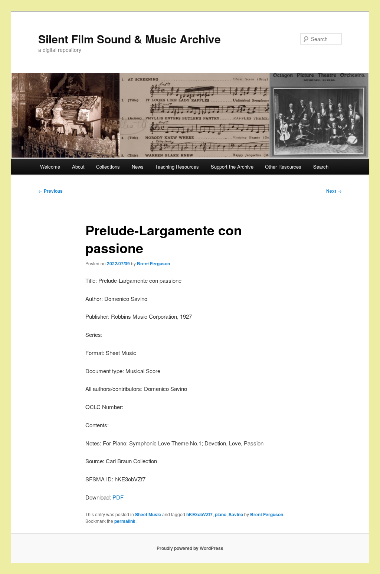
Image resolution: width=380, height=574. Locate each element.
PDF (118, 497)
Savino (236, 514)
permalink (124, 521)
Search (320, 166)
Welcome (50, 166)
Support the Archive (232, 166)
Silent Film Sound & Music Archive (129, 39)
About (78, 166)
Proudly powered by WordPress (190, 548)
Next (334, 191)
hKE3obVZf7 (199, 514)
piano (220, 514)
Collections (108, 166)
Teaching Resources (177, 166)
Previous (50, 191)
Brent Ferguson (153, 263)
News (138, 166)
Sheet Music (148, 514)
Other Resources (283, 166)
